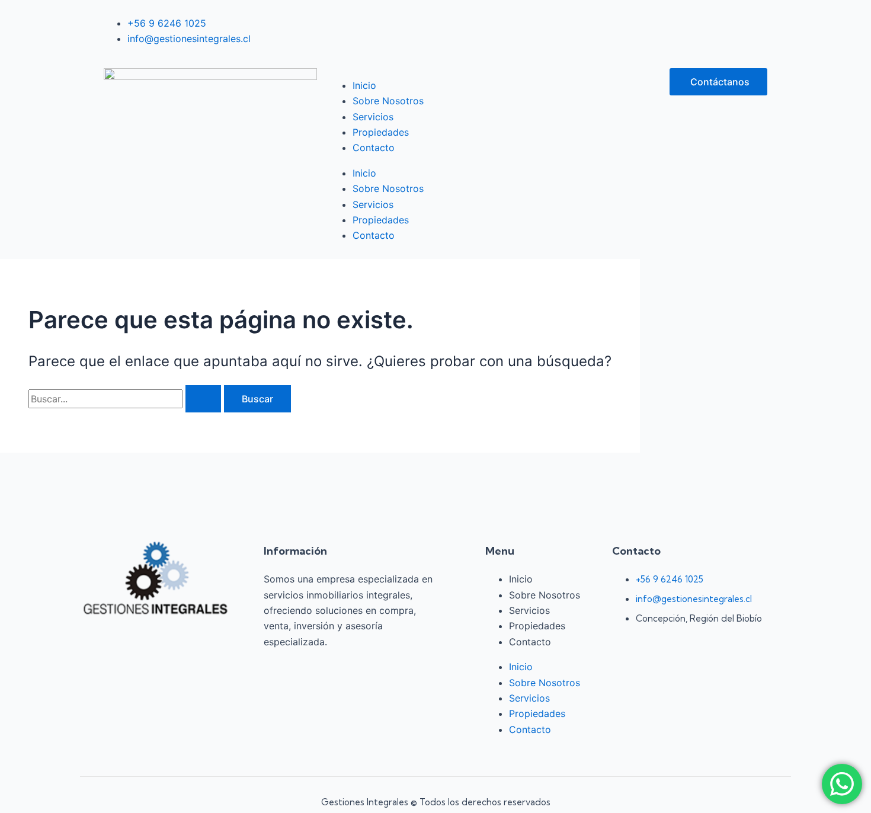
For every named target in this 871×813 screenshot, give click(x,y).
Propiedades (381, 132)
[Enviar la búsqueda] (203, 398)
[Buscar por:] (126, 399)
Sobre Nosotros (388, 101)
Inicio (364, 85)
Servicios (373, 117)
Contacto (374, 147)
